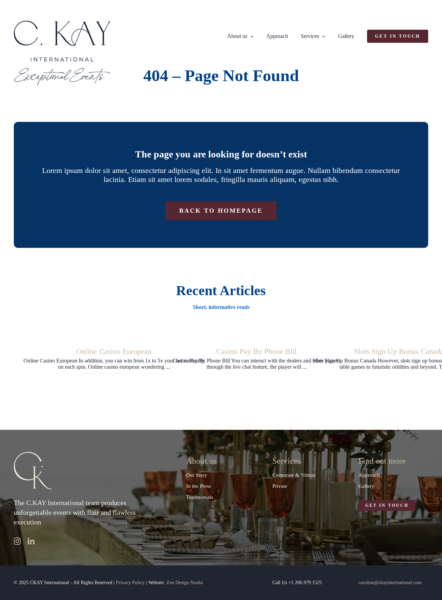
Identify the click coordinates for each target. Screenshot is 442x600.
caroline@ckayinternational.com (390, 582)
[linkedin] (31, 541)
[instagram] (17, 541)
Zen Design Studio (184, 582)
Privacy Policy (130, 582)
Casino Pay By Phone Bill (256, 351)
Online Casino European (114, 351)
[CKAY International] (62, 23)
